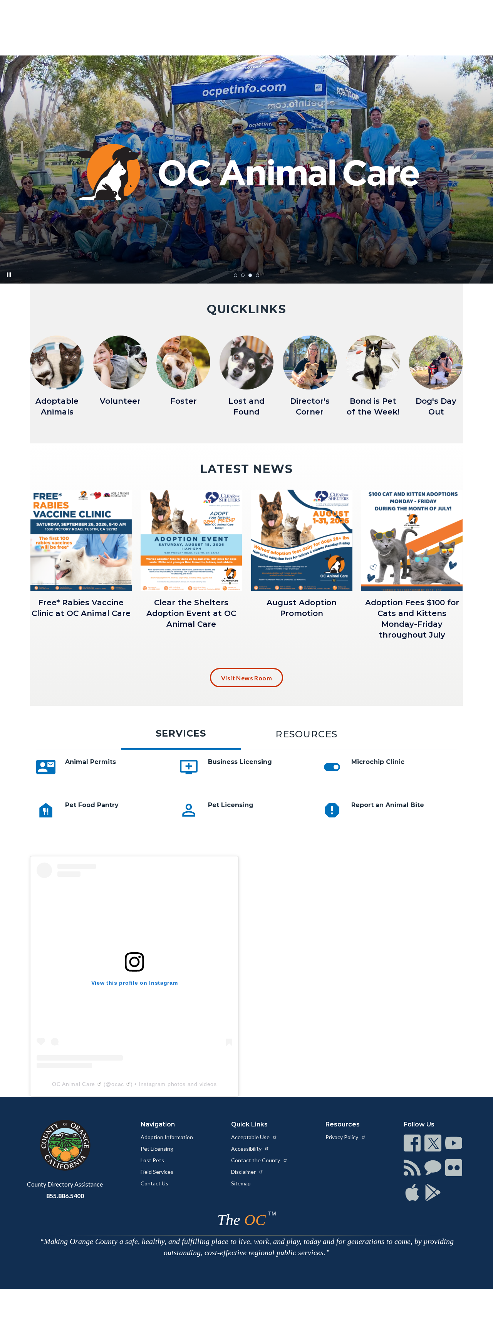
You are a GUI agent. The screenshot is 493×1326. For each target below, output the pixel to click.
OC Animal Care (73, 1084)
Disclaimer (244, 1171)
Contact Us (154, 1183)
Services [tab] (181, 733)
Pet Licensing (230, 805)
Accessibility (247, 1148)
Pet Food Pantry (92, 805)
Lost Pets (152, 1160)
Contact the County (256, 1160)
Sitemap (241, 1183)
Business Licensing (240, 761)
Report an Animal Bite (387, 805)
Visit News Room (246, 677)
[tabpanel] (246, 800)
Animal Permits (90, 761)
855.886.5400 (65, 1195)
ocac (117, 1084)
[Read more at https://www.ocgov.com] (65, 1145)
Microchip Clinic (377, 761)
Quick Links (249, 1124)
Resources (342, 1124)
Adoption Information (167, 1137)
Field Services (157, 1171)
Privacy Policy (342, 1137)
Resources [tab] (306, 734)
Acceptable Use (251, 1137)
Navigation (158, 1124)
